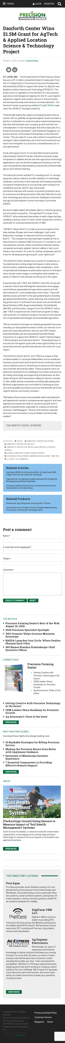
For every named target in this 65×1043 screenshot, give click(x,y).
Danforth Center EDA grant (40, 441)
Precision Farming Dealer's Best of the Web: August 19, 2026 (32, 625)
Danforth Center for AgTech (21, 444)
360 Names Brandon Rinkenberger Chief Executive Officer (30, 649)
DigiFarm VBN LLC (42, 911)
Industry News (32, 61)
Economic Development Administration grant (28, 456)
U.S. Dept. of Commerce (17, 459)
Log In (38, 4)
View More (11, 722)
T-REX (49, 105)
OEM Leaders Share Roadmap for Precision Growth (32, 711)
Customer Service (43, 1017)
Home (50, 1022)
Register (49, 4)
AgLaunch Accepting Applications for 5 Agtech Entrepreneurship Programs (31, 480)
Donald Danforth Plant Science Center (25, 453)
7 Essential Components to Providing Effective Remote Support (28, 764)
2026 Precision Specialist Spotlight (27, 629)
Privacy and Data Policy (46, 1013)
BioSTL (39, 105)
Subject (6, 558)
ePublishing (21, 1036)
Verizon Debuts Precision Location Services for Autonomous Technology (31, 486)
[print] (14, 69)
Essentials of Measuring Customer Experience (26, 757)
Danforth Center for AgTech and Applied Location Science (30, 448)
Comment (8, 570)
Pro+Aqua (13, 883)
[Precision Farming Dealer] (13, 677)
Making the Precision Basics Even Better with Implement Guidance (30, 751)
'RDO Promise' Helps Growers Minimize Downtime (30, 635)
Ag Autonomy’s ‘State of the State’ (26, 716)
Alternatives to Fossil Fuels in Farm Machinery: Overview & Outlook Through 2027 (31, 508)
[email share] (8, 69)
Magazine (39, 1022)
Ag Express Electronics (40, 941)
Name (6, 536)
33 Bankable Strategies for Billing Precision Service (32, 744)
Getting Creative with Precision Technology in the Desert (32, 705)
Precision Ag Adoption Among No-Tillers (28, 503)
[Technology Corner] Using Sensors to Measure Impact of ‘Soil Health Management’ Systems (29, 824)
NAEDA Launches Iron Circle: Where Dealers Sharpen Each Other (33, 642)
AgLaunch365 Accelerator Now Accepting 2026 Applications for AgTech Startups (31, 473)
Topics (10, 4)
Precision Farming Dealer (41, 665)
